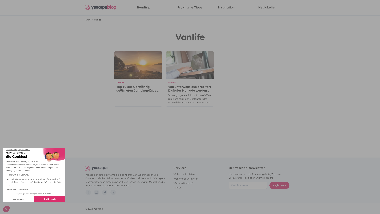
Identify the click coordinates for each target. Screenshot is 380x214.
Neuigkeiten (267, 7)
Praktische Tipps (189, 7)
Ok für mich (50, 199)
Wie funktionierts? (184, 183)
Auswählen (18, 199)
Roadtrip (143, 7)
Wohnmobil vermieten (186, 178)
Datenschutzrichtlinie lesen (17, 189)
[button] (6, 209)
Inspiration (226, 7)
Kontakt (178, 187)
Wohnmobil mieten (184, 174)
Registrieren (279, 185)
